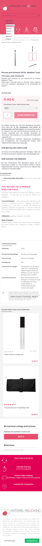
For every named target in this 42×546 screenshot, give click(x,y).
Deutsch (9, 36)
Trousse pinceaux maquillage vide (16, 408)
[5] (12, 352)
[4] (10, 352)
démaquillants (27, 298)
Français (9, 28)
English (8, 39)
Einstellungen (9, 541)
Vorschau (14, 359)
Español (9, 31)
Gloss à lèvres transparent (13, 354)
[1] (5, 352)
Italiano (8, 33)
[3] (8, 352)
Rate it (21, 437)
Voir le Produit (29, 359)
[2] (7, 352)
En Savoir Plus (6, 93)
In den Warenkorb (25, 115)
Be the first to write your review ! (14, 450)
